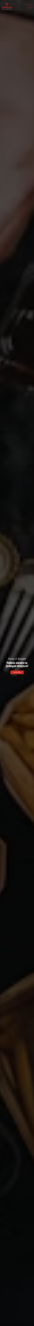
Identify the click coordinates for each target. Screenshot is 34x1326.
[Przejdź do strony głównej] (6, 6)
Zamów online (17, 672)
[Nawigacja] (30, 6)
